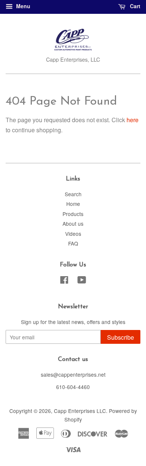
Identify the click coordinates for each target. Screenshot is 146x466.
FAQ (73, 243)
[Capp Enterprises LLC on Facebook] (64, 281)
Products (73, 213)
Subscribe (120, 337)
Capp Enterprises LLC (80, 410)
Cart (134, 6)
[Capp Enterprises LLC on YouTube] (81, 281)
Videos (73, 233)
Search (73, 194)
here (133, 119)
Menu (22, 6)
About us (73, 223)
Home (73, 203)
